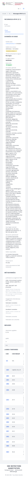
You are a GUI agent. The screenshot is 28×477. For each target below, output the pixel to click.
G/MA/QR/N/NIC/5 (10, 43)
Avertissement (18, 470)
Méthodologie (13, 471)
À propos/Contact (9, 470)
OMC (10, 475)
